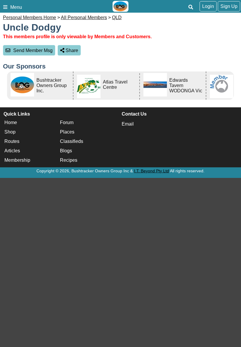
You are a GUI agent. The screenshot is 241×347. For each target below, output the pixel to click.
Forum (66, 122)
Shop (10, 131)
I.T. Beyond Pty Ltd (151, 171)
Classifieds (71, 141)
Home (10, 122)
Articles (12, 150)
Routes (11, 141)
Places (67, 131)
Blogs (66, 150)
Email (128, 123)
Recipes (68, 160)
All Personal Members (84, 17)
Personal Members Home (29, 17)
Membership (17, 160)
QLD (117, 17)
